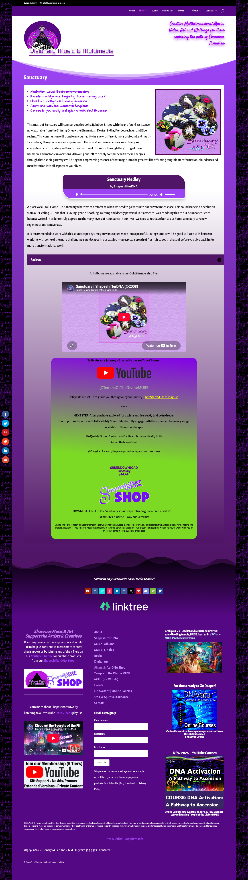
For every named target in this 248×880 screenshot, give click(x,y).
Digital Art (101, 661)
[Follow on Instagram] (109, 591)
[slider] (169, 194)
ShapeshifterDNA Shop (58, 660)
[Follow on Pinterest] (138, 591)
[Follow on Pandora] (160, 591)
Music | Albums (104, 644)
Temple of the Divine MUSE (112, 673)
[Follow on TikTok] (102, 591)
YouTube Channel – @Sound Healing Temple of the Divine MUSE (198, 813)
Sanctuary (124, 471)
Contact (210, 10)
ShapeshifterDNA (106, 638)
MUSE (181, 10)
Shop (141, 10)
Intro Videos (64, 713)
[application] (124, 194)
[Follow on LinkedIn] (117, 591)
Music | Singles (104, 650)
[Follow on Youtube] (88, 591)
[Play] (77, 194)
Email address (101, 720)
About (195, 10)
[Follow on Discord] (146, 591)
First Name (99, 734)
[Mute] (161, 194)
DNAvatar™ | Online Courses (113, 691)
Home (132, 10)
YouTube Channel (42, 656)
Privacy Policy (114, 839)
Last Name (99, 747)
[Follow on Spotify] (153, 591)
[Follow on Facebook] (95, 591)
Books (98, 656)
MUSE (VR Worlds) (106, 679)
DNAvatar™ (168, 10)
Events (155, 10)
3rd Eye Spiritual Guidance (111, 697)
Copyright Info (134, 839)
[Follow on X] (131, 591)
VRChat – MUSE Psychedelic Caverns (192, 636)
